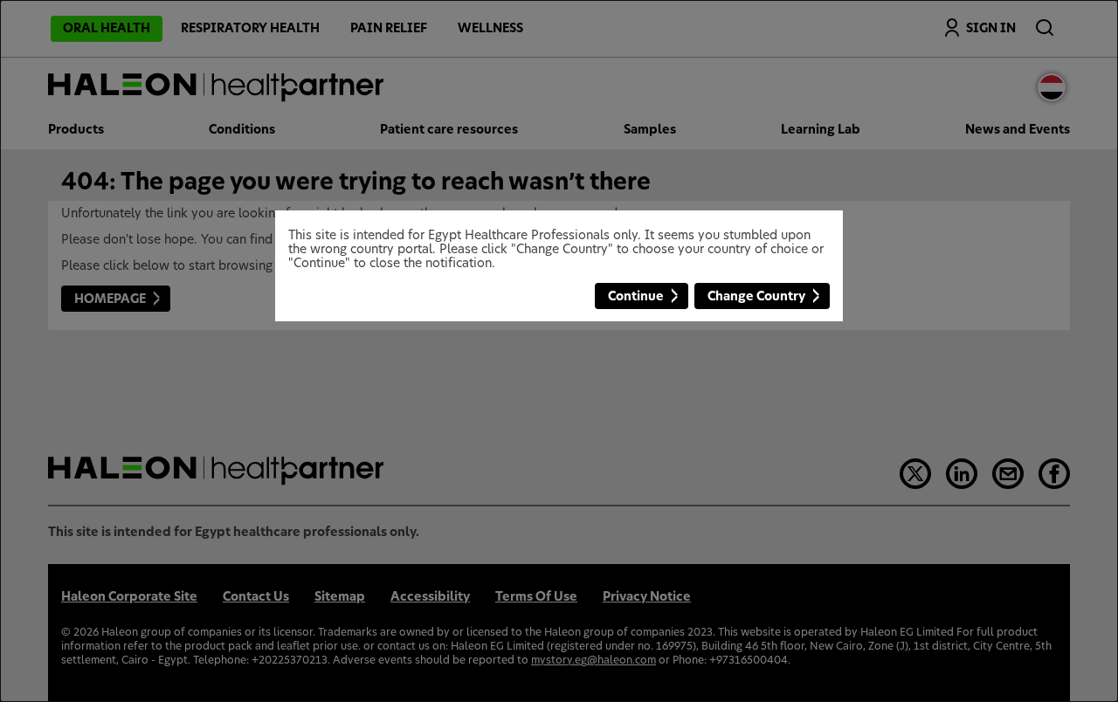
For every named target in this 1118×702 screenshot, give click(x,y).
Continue (636, 297)
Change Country (756, 297)
